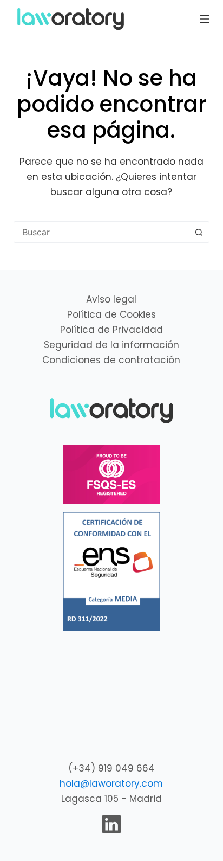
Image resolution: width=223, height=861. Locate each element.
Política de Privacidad (111, 329)
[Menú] (204, 19)
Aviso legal (111, 299)
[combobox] (101, 232)
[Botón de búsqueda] (198, 232)
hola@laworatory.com (111, 783)
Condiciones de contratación (111, 360)
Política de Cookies (111, 314)
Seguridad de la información (111, 344)
